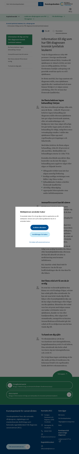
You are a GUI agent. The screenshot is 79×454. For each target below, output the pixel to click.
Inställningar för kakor (39, 234)
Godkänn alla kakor (39, 227)
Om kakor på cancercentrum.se (39, 242)
